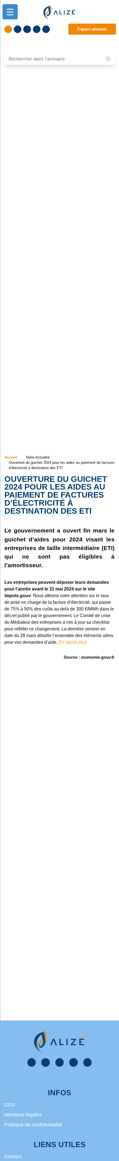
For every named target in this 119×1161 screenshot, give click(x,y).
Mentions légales (23, 1114)
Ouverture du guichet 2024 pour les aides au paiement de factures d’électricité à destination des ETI (55, 495)
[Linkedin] (17, 29)
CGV (9, 1104)
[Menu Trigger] (10, 11)
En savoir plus (73, 642)
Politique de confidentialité (33, 1124)
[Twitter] (27, 29)
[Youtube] (36, 29)
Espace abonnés (92, 29)
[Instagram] (46, 29)
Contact (13, 1156)
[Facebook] (8, 29)
